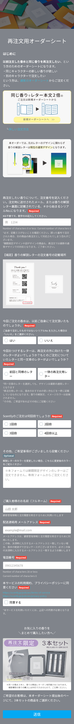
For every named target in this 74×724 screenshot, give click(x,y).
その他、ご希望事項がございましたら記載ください (36, 453)
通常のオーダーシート (34, 80)
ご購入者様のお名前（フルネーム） (31, 501)
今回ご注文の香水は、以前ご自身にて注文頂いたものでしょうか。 (36, 323)
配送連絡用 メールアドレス (26, 522)
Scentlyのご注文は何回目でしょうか (32, 416)
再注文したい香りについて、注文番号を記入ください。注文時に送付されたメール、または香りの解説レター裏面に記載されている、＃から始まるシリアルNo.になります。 (36, 204)
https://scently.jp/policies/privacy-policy (25, 596)
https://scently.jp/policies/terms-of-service (26, 592)
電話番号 (14, 557)
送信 (37, 714)
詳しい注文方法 (19, 129)
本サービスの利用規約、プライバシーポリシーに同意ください (36, 585)
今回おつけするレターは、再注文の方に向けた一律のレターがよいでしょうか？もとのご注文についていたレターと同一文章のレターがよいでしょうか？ (36, 356)
